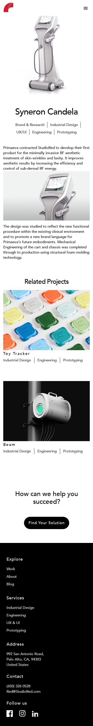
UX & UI (13, 622)
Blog (10, 584)
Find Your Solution (47, 523)
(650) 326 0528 (18, 686)
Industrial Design (20, 607)
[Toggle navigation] (86, 8)
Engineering (16, 615)
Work (10, 568)
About (11, 576)
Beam (9, 444)
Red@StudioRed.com (23, 691)
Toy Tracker (16, 353)
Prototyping (16, 630)
